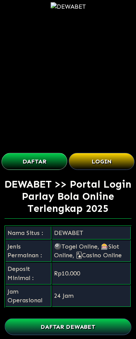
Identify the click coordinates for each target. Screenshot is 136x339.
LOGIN (102, 161)
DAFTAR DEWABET (68, 326)
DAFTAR (34, 161)
